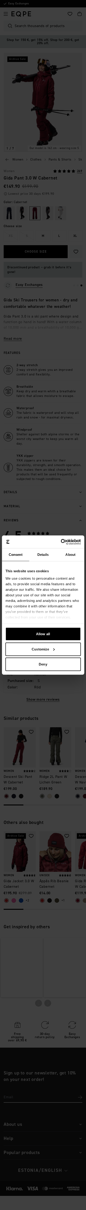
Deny (43, 664)
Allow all (43, 634)
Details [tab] (43, 555)
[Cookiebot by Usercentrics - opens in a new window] (61, 542)
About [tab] (70, 555)
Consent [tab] (15, 555)
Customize (40, 649)
